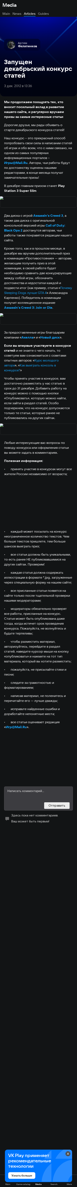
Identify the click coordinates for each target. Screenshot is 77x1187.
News (17, 14)
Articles (30, 14)
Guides (43, 14)
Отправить (56, 805)
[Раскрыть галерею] (38, 202)
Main (6, 14)
